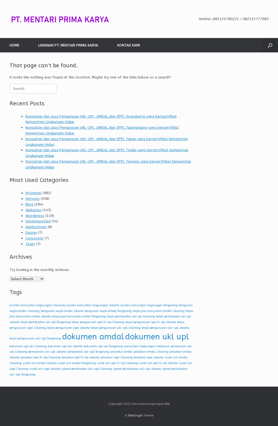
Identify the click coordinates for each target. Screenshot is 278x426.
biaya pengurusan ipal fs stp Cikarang (98, 322)
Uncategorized (38, 221)
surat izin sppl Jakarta (45, 369)
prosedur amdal (121, 352)
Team (30, 244)
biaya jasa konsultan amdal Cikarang (159, 311)
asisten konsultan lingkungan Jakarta (92, 305)
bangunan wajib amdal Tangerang (108, 311)
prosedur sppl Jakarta (148, 357)
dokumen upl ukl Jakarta (65, 346)
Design (31, 233)
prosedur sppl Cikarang (116, 357)
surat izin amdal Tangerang (77, 363)
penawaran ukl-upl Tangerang (88, 352)
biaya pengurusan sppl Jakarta (68, 328)
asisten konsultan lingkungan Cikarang (37, 305)
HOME (14, 45)
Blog (29, 204)
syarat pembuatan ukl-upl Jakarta (137, 369)
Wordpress (35, 216)
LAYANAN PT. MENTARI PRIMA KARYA (68, 45)
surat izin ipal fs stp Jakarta (158, 363)
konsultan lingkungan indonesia (147, 346)
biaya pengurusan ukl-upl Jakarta (165, 328)
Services (33, 199)
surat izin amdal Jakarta (40, 363)
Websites (34, 210)
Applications (36, 227)
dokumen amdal (93, 337)
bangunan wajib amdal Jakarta (62, 311)
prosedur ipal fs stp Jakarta (80, 357)
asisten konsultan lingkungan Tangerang (149, 305)
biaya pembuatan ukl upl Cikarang (131, 316)
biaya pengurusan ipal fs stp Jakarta (150, 322)
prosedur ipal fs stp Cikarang (41, 357)
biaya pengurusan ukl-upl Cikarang (116, 328)
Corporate (34, 238)
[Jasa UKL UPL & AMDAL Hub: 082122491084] (64, 19)
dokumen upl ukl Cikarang (28, 346)
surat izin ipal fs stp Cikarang (117, 363)
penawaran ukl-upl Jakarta (47, 352)
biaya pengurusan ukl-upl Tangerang (35, 338)
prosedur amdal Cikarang (151, 352)
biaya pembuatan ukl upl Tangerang (46, 322)
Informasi (34, 193)
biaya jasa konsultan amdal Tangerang (79, 316)
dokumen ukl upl (157, 337)
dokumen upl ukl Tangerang (103, 346)
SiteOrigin (135, 415)
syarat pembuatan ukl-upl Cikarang (87, 369)
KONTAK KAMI (128, 45)
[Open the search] (270, 45)
